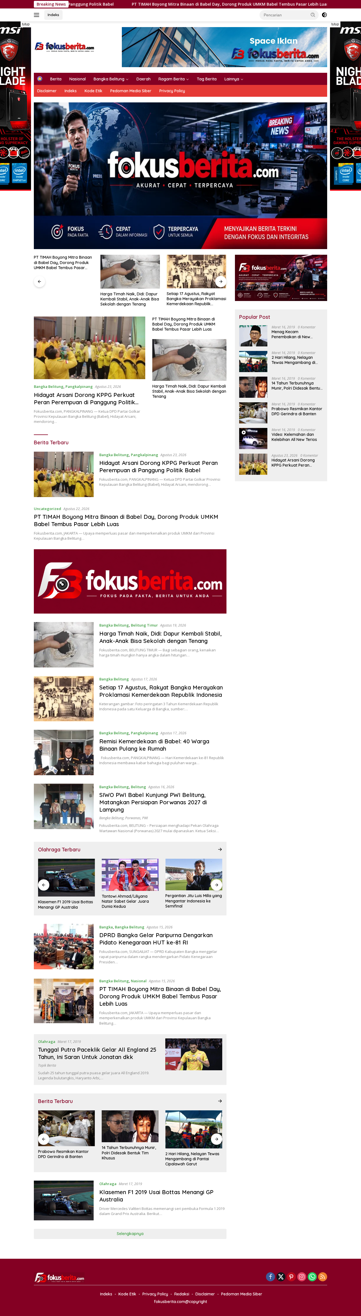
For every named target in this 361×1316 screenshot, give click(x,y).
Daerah (144, 79)
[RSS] (322, 1277)
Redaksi (181, 1294)
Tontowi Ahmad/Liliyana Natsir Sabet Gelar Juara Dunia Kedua (61, 901)
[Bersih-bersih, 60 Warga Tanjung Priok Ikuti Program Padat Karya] (193, 1126)
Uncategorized (47, 508)
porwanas (132, 818)
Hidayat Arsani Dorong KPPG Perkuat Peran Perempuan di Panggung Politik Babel (84, 402)
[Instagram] (301, 1277)
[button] (313, 14)
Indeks (53, 14)
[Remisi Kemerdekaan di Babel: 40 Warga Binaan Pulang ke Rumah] (196, 271)
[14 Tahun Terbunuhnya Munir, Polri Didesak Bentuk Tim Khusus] (66, 1126)
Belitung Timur (144, 625)
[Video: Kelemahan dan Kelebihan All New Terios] (253, 438)
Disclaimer (47, 90)
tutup (26, 24)
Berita (55, 79)
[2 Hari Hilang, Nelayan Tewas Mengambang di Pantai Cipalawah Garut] (130, 1129)
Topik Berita (47, 1065)
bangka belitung (111, 818)
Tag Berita (207, 79)
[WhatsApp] (312, 1277)
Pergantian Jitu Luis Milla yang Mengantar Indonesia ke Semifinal (130, 900)
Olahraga (46, 1041)
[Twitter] (280, 1277)
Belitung (138, 786)
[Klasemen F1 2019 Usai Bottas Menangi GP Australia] (64, 1200)
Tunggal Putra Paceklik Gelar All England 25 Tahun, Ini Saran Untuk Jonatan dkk (192, 901)
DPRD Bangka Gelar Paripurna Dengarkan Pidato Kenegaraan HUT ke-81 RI (156, 938)
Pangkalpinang (79, 386)
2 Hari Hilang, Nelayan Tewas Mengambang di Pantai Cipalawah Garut (129, 1158)
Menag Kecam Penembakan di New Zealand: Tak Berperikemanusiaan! (292, 334)
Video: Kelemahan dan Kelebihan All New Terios (294, 437)
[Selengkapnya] (220, 849)
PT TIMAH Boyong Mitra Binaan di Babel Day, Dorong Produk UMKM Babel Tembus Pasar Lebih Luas (151, 4)
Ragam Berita (172, 79)
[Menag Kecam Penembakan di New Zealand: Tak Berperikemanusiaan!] (253, 335)
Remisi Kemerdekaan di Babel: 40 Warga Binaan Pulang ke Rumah (195, 298)
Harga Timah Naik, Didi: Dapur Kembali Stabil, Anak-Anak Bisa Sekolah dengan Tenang (63, 299)
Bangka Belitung (109, 79)
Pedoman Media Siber (130, 90)
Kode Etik (93, 90)
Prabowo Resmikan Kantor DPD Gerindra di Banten (297, 411)
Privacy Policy (172, 90)
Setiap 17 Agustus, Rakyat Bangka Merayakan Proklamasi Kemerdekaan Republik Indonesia (130, 299)
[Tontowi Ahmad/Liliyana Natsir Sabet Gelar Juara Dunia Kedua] (66, 875)
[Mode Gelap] (324, 15)
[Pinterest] (291, 1277)
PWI (145, 818)
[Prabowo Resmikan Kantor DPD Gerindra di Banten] (253, 412)
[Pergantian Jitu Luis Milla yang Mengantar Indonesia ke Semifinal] (130, 874)
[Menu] (37, 15)
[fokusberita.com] (65, 46)
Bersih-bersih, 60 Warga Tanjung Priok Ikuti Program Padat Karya (191, 1152)
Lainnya (231, 79)
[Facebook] (270, 1277)
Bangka (106, 927)
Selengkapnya (130, 1233)
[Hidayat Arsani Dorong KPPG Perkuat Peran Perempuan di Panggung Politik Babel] (89, 348)
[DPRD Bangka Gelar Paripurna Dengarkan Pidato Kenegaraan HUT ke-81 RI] (64, 946)
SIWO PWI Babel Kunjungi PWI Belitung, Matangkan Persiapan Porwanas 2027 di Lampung (153, 802)
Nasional (77, 79)
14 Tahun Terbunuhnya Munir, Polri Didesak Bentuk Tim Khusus (65, 1152)
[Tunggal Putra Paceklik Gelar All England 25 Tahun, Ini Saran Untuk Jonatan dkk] (193, 875)
